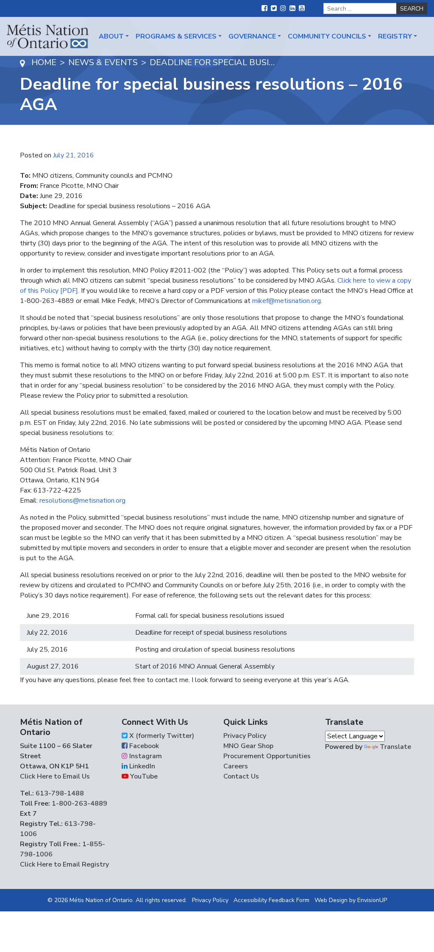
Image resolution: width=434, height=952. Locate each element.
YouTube (143, 776)
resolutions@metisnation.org (82, 500)
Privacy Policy (244, 735)
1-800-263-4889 (79, 803)
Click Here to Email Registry (64, 864)
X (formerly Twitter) (161, 735)
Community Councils (327, 36)
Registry (395, 36)
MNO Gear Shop (248, 746)
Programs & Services (176, 36)
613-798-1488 (60, 793)
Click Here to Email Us (55, 776)
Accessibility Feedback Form (271, 900)
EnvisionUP (372, 900)
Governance (252, 36)
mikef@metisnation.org (286, 300)
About (111, 36)
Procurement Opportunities (267, 756)
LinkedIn (141, 766)
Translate (395, 746)
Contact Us (241, 776)
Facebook (143, 746)
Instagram (145, 756)
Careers (235, 766)
